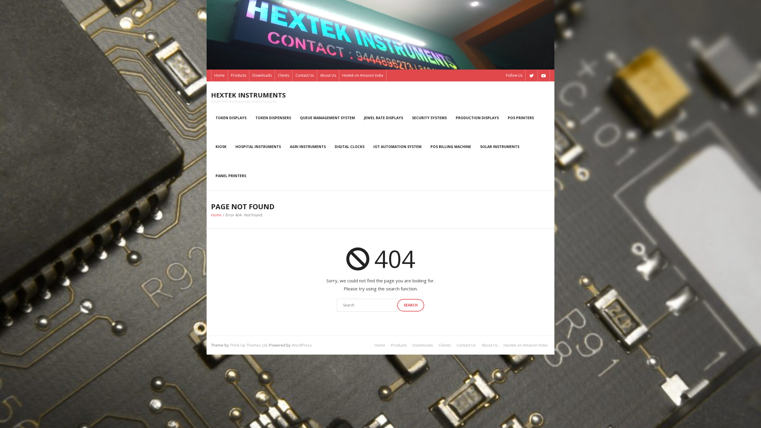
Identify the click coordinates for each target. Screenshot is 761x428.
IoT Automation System (397, 146)
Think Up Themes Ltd (248, 345)
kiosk (221, 146)
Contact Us (304, 75)
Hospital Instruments (258, 146)
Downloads (262, 75)
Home (219, 75)
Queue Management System (327, 117)
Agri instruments (308, 146)
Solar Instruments (499, 146)
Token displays (231, 117)
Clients (283, 75)
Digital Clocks (349, 146)
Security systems (429, 117)
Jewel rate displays (383, 117)
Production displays (477, 117)
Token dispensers (273, 117)
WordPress (302, 345)
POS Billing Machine (450, 146)
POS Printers (521, 117)
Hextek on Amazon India (362, 75)
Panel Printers (231, 175)
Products (238, 75)
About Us (328, 75)
